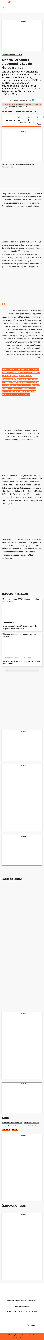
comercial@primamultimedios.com (22, 1301)
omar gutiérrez (7, 1126)
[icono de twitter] (34, 2)
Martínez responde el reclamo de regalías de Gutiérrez (22, 662)
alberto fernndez (20, 1126)
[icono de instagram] (37, 2)
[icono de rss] (41, 2)
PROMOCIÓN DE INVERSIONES (12, 54)
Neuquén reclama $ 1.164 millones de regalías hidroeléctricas (20, 627)
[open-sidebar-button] (3, 8)
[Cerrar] (40, 104)
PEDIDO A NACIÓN (8, 623)
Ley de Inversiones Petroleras (12, 1122)
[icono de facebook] (30, 2)
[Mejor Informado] (22, 8)
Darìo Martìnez (33, 1126)
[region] (22, 35)
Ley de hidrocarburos (31, 1122)
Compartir (7, 121)
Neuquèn (15, 1129)
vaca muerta (6, 1129)
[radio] (4, 2)
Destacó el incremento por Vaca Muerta (18, 658)
